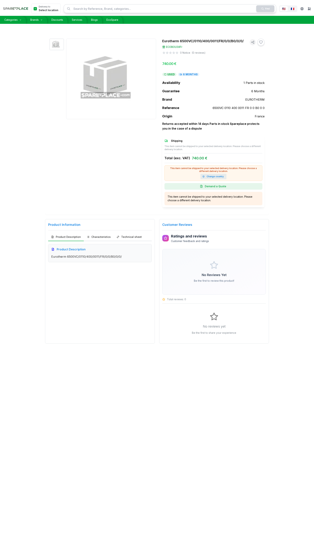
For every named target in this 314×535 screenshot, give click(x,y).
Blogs (94, 19)
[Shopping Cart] (309, 9)
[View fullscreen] (151, 44)
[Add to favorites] (261, 42)
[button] (302, 9)
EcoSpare (112, 19)
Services (77, 19)
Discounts (57, 19)
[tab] (66, 237)
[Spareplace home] (15, 8)
